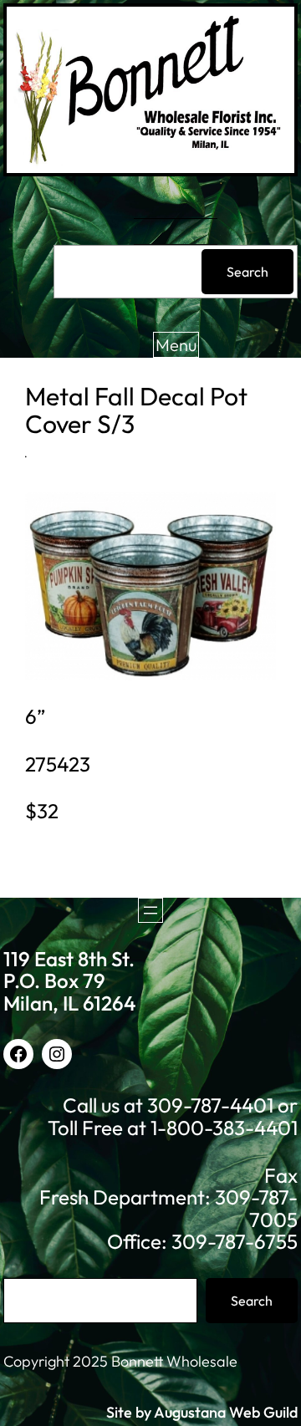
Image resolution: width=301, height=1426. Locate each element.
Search (247, 271)
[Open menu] (150, 910)
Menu (176, 344)
